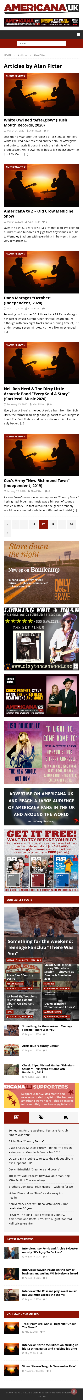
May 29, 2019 (31, 1353)
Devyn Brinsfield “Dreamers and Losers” (59, 1005)
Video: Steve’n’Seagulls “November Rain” (49, 1366)
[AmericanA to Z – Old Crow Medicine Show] (41, 185)
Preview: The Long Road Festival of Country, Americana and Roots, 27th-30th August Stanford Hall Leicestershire (40, 1219)
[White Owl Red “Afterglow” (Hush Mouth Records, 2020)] (41, 94)
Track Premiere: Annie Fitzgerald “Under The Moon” (49, 1325)
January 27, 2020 (16, 491)
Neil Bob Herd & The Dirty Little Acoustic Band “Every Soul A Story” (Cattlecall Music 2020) (36, 393)
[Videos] (11, 1370)
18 (52, 524)
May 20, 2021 (31, 1331)
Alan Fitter (35, 130)
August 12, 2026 (33, 1299)
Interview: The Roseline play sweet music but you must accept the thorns (49, 1292)
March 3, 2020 (15, 221)
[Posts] (16, 1117)
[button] (77, 34)
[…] (26, 154)
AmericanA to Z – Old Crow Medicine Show (38, 213)
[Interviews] (11, 1252)
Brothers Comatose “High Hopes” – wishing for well (41, 1186)
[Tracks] (11, 1328)
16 (33, 524)
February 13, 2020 (17, 404)
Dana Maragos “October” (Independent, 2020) (27, 300)
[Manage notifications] (74, 1391)
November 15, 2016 (34, 1370)
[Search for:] (41, 43)
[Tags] (41, 1117)
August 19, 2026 (33, 1256)
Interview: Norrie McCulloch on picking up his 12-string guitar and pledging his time (50, 1346)
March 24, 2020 (15, 130)
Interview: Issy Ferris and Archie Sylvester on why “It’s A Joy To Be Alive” (50, 1250)
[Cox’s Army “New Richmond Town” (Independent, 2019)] (41, 455)
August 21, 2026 (27, 960)
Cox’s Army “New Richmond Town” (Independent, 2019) (36, 483)
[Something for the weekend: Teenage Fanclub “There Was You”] (41, 935)
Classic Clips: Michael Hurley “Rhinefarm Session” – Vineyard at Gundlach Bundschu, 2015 (59, 972)
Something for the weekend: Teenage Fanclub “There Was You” (41, 947)
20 (71, 524)
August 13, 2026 (33, 1277)
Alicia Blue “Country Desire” (20, 976)
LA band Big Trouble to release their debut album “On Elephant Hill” (22, 1002)
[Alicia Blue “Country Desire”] (11, 1050)
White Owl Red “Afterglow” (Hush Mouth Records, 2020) (35, 122)
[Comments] (65, 1117)
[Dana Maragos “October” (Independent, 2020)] (41, 272)
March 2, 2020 (15, 308)
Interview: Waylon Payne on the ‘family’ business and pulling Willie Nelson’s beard (50, 1271)
